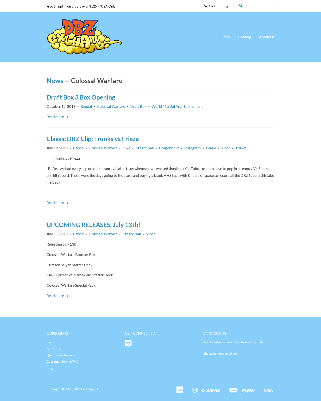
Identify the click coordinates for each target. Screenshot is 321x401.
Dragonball (144, 148)
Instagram (192, 148)
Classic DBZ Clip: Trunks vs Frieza (93, 139)
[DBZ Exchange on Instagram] (128, 345)
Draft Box (138, 106)
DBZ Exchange (84, 389)
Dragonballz (169, 148)
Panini (211, 148)
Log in (227, 6)
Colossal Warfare (111, 106)
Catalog (244, 37)
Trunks (241, 148)
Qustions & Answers (61, 355)
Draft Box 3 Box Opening (81, 97)
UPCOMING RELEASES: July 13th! (94, 224)
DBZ (126, 148)
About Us (266, 37)
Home (225, 37)
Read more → (57, 116)
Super (225, 148)
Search (51, 342)
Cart (211, 6)
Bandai (86, 106)
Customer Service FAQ (62, 361)
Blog (50, 368)
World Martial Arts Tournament (177, 106)
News (55, 81)
